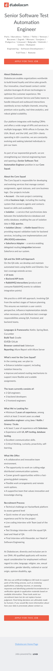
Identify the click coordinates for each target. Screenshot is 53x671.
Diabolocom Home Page (26, 644)
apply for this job (26, 61)
